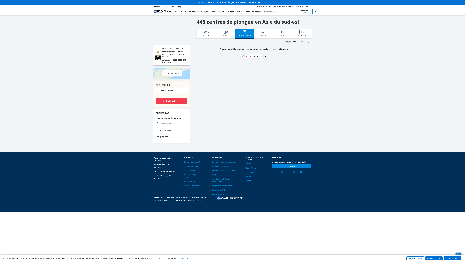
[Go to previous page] (243, 56)
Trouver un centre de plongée (283, 7)
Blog (179, 7)
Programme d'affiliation (222, 185)
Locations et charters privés (224, 170)
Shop (165, 7)
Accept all (453, 258)
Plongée (204, 11)
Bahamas (250, 172)
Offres (239, 11)
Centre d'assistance (220, 194)
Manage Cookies (415, 258)
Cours (213, 11)
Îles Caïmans (251, 168)
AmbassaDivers (190, 181)
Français (298, 6)
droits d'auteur (181, 200)
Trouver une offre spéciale (164, 171)
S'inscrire (291, 166)
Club (172, 7)
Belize (248, 176)
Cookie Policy (184, 258)
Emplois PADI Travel (220, 190)
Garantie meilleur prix (221, 166)
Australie (249, 164)
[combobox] (279, 11)
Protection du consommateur (163, 200)
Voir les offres (253, 2)
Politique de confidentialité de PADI (176, 197)
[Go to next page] (265, 56)
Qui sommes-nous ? (192, 162)
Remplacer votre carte (264, 7)
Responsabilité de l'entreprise (191, 176)
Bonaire (249, 181)
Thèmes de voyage (253, 11)
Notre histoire (189, 170)
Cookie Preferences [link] (194, 200)
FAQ (214, 175)
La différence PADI (191, 166)
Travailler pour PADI (192, 185)
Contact (203, 197)
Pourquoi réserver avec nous (224, 162)
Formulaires (195, 197)
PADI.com (157, 7)
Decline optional (434, 258)
